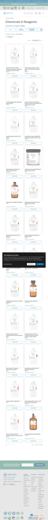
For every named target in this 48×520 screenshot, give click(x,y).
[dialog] (24, 260)
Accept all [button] (40, 264)
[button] (8, 264)
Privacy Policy (7, 261)
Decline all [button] (31, 264)
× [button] (43, 253)
